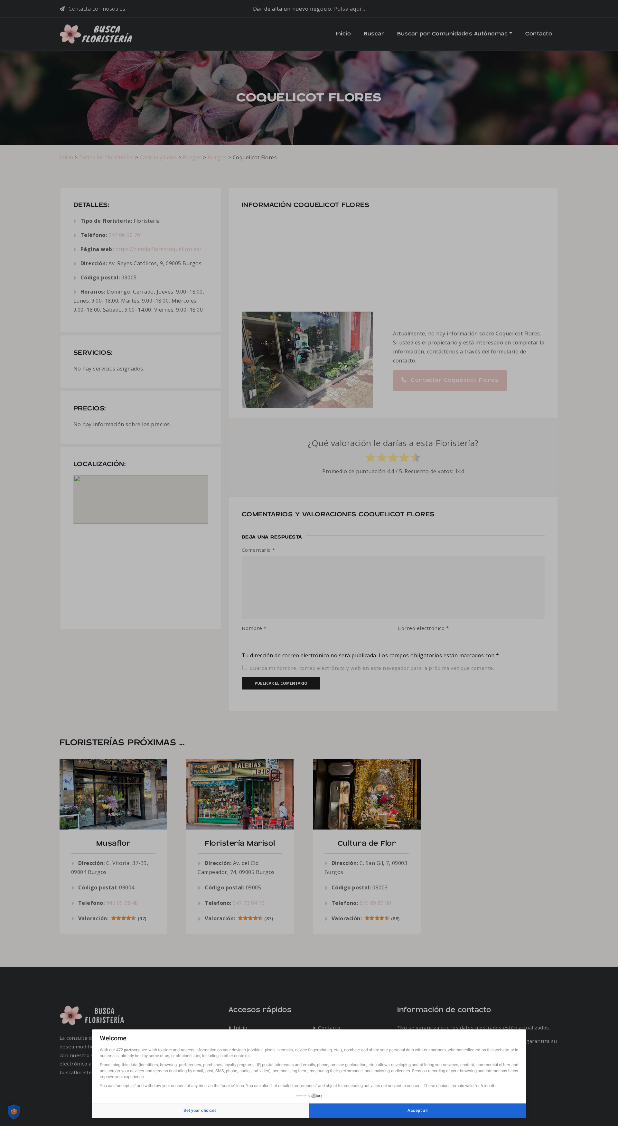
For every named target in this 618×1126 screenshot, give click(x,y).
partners (132, 1049)
